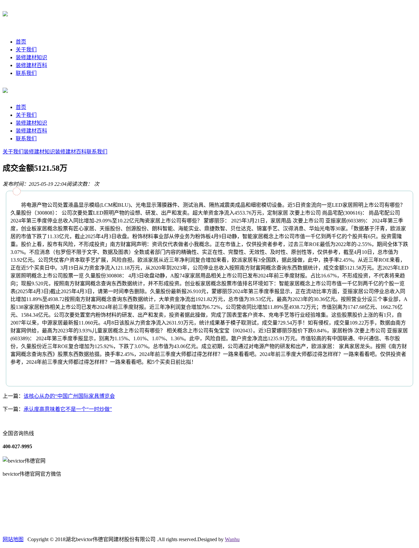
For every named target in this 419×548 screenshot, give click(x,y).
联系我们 (26, 73)
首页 (21, 41)
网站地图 (13, 539)
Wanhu (232, 539)
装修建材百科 (31, 65)
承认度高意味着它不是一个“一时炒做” (68, 409)
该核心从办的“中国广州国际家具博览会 (69, 396)
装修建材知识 (31, 57)
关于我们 (26, 49)
